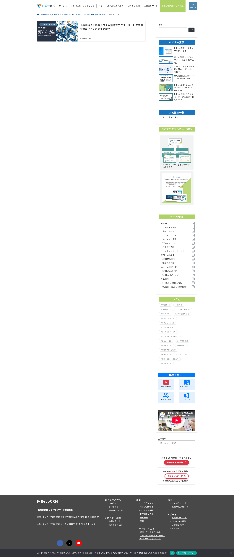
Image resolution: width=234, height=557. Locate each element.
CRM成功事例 (178, 259)
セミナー (167, 341)
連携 (142, 521)
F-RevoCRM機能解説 (178, 282)
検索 (161, 24)
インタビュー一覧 (179, 503)
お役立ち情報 (178, 247)
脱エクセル (185, 354)
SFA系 (166, 314)
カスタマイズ (168, 323)
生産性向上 (167, 354)
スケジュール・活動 (170, 336)
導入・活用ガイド (177, 267)
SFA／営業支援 (146, 510)
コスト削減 (167, 327)
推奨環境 (175, 528)
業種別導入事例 (178, 263)
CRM (180, 305)
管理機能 (144, 517)
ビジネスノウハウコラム (178, 251)
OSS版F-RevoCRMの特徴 (178, 286)
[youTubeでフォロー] (79, 543)
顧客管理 (167, 363)
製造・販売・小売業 (170, 359)
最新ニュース (178, 231)
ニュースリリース (177, 235)
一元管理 (183, 341)
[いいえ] (230, 553)
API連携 (166, 305)
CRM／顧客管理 (146, 506)
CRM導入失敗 (184, 309)
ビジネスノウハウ (177, 243)
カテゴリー (163, 439)
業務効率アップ (169, 350)
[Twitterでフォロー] (69, 543)
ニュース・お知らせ (177, 227)
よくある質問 (182, 314)
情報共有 (183, 345)
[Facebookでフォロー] (60, 543)
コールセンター (168, 332)
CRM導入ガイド (178, 271)
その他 (177, 223)
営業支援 (167, 345)
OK (172, 553)
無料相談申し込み (116, 525)
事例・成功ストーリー (177, 255)
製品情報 (177, 278)
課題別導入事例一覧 (180, 506)
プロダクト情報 (178, 239)
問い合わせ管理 (146, 514)
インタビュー (168, 318)
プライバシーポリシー (187, 553)
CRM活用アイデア (178, 274)
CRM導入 (166, 309)
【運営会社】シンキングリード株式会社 (55, 509)
